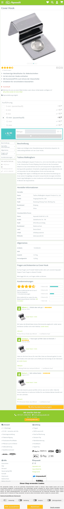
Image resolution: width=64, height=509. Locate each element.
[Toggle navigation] (2, 2)
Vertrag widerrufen (32, 419)
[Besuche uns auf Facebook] (33, 463)
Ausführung (7, 102)
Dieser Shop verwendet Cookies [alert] (32, 483)
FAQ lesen (6, 164)
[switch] (5, 500)
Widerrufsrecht (6, 481)
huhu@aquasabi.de (7, 169)
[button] (57, 2)
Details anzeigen (55, 507)
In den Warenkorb (40, 136)
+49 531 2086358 (8, 171)
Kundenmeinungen (6, 157)
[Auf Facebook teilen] (57, 68)
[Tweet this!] (59, 68)
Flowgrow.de (36, 472)
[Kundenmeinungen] (7, 67)
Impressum (5, 476)
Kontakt (4, 473)
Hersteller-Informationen (5, 146)
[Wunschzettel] (47, 2)
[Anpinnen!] (62, 68)
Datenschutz (5, 479)
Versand (4, 468)
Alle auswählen (12, 506)
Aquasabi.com (36, 466)
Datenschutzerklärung (7, 496)
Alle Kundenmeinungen (41, 407)
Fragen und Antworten (4, 153)
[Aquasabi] (13, 2)
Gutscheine (5, 463)
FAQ (3, 466)
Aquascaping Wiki (7, 471)
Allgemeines (4, 150)
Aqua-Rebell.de (36, 469)
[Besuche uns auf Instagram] (35, 463)
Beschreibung (5, 143)
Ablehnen (35, 506)
